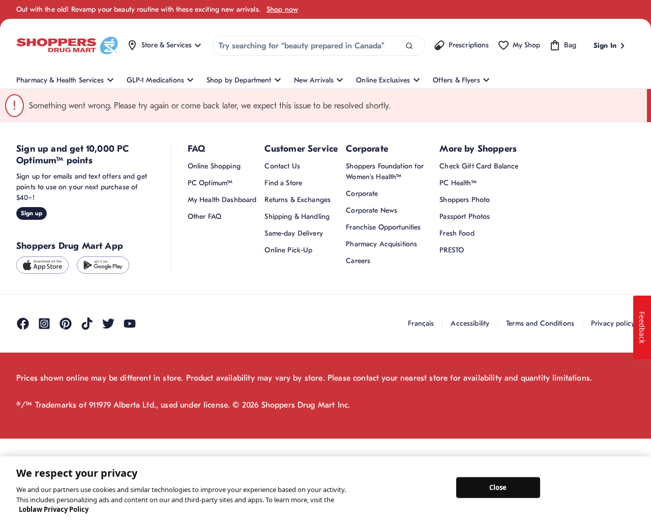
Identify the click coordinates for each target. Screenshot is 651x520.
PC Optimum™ (210, 301)
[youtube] (129, 441)
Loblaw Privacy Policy (53, 509)
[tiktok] (87, 441)
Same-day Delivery (293, 351)
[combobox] (318, 46)
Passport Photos (464, 334)
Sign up (31, 331)
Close (498, 487)
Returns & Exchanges (297, 317)
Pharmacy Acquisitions (381, 362)
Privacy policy (613, 441)
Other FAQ (204, 334)
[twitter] (108, 441)
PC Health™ (457, 301)
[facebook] (22, 441)
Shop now (282, 9)
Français (421, 441)
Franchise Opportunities (383, 345)
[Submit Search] (409, 46)
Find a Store (283, 301)
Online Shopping (214, 284)
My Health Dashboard (222, 317)
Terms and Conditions (540, 441)
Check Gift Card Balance (478, 284)
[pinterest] (65, 441)
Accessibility (470, 441)
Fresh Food (456, 351)
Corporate (362, 311)
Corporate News (371, 328)
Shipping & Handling (297, 334)
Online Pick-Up (288, 368)
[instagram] (44, 441)
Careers (358, 378)
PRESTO (451, 368)
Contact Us (282, 284)
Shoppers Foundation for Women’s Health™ (385, 289)
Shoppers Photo (464, 317)
